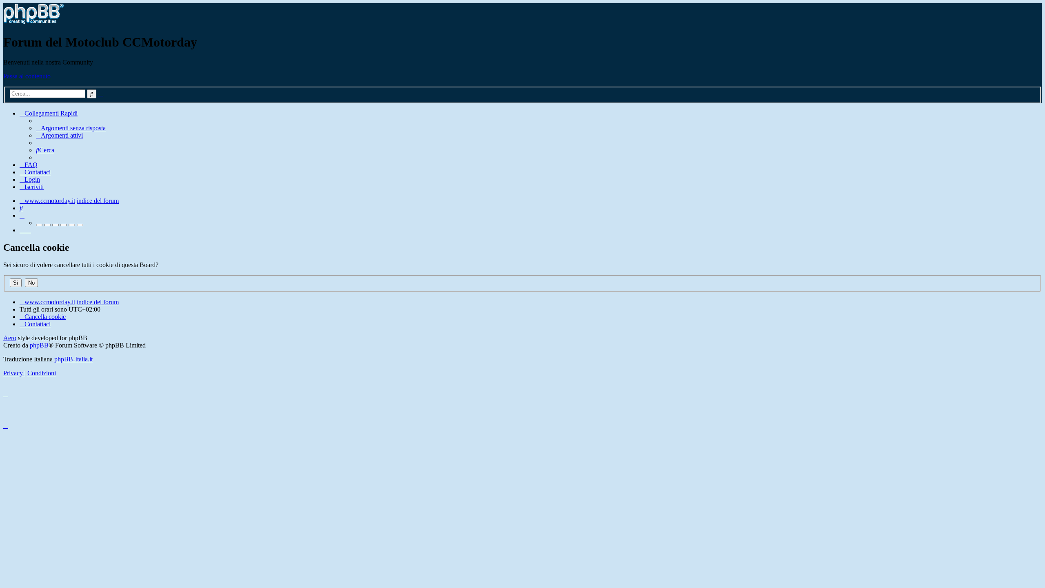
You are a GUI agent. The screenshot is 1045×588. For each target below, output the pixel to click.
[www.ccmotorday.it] (33, 22)
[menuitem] (71, 128)
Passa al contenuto (27, 76)
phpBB (39, 345)
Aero (9, 337)
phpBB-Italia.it (73, 359)
